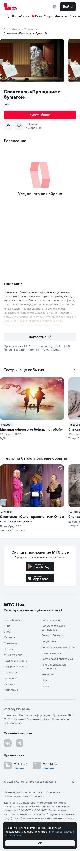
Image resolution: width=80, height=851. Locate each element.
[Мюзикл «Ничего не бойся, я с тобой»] (32, 398)
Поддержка (49, 641)
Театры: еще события (24, 369)
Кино (38, 16)
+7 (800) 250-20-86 (17, 709)
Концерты (48, 674)
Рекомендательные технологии (54, 666)
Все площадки (51, 620)
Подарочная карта (15, 666)
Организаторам (52, 653)
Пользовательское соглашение (53, 627)
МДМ (3, 438)
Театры (29, 29)
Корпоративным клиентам (58, 647)
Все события (20, 16)
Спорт (48, 16)
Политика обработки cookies (31, 719)
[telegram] (19, 743)
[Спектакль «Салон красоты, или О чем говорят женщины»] (32, 485)
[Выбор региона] (54, 6)
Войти (68, 6)
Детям (46, 686)
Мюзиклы (60, 16)
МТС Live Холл (13, 655)
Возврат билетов (52, 635)
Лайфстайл (11, 690)
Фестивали (11, 672)
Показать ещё (40, 336)
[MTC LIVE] (10, 6)
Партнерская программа (57, 658)
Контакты (10, 715)
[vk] (8, 743)
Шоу (44, 680)
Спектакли (10, 643)
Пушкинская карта (15, 660)
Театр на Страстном (12, 530)
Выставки (10, 678)
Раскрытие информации (34, 715)
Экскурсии (10, 684)
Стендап (9, 649)
